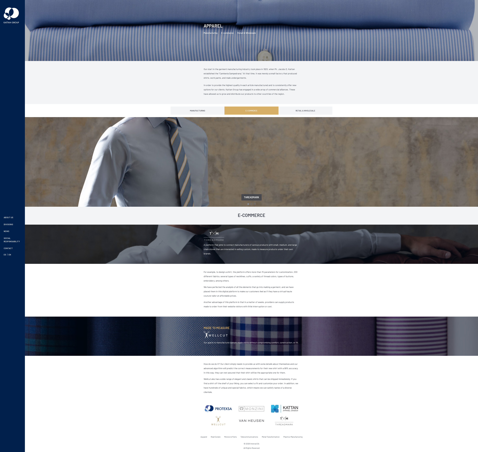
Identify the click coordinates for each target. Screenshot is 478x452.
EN (10, 255)
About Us (8, 217)
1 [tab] (248, 204)
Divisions (8, 224)
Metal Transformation (271, 437)
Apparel (204, 437)
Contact (8, 248)
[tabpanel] (251, 162)
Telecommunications (249, 437)
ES (5, 255)
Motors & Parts (230, 437)
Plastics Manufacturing (292, 437)
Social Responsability (12, 240)
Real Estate (215, 437)
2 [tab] (251, 204)
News (6, 231)
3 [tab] (254, 204)
